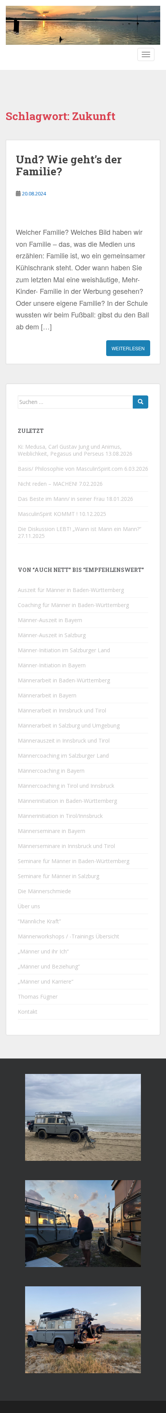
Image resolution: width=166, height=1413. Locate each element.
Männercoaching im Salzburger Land (63, 755)
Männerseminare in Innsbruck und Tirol (66, 846)
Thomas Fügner (38, 996)
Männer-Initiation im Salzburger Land (64, 650)
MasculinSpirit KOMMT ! (48, 513)
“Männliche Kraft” (39, 921)
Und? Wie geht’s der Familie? (69, 165)
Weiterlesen (128, 348)
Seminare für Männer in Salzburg (58, 876)
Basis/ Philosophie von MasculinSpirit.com (70, 468)
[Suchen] (140, 402)
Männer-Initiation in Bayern (52, 665)
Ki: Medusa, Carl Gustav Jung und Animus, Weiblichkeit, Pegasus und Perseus (70, 450)
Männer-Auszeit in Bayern (50, 620)
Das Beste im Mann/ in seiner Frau (61, 498)
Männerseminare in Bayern (51, 831)
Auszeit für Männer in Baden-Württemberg (71, 590)
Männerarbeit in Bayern (47, 695)
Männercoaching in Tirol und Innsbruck (66, 785)
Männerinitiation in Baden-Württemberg (67, 800)
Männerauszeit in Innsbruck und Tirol (64, 740)
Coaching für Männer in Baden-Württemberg (73, 605)
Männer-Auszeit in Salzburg (52, 635)
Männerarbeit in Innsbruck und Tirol (62, 710)
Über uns (29, 906)
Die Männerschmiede (44, 891)
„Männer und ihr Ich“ (43, 951)
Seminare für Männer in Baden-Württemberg (73, 861)
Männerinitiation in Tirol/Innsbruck (60, 815)
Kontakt (27, 1011)
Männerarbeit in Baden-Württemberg (64, 680)
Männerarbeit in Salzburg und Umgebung (69, 725)
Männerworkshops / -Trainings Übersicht (68, 936)
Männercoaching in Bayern (51, 770)
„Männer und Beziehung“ (49, 966)
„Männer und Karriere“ (45, 981)
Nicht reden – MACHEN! (47, 483)
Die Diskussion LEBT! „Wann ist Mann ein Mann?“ (79, 529)
